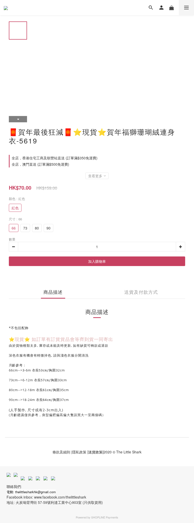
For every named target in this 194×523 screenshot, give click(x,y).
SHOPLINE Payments (104, 517)
